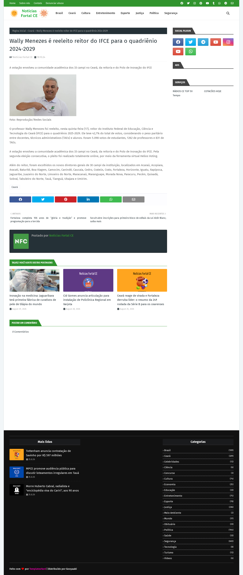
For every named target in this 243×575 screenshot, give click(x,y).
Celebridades (199, 461)
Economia (199, 484)
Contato (38, 3)
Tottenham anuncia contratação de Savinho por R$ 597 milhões (48, 453)
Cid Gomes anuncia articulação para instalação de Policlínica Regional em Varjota (87, 300)
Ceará (31, 31)
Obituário (199, 524)
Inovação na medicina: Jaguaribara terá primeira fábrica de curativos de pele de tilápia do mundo (32, 300)
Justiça (199, 507)
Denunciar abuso (55, 3)
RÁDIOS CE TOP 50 (183, 91)
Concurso (199, 473)
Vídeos (199, 558)
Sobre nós (24, 3)
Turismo (199, 552)
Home (12, 3)
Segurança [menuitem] (171, 13)
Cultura (199, 478)
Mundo (199, 518)
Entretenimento (199, 495)
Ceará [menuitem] (72, 13)
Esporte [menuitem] (125, 13)
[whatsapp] (219, 3)
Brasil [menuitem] (59, 13)
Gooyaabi (71, 568)
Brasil (199, 450)
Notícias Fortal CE (22, 57)
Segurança (199, 541)
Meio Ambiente (199, 512)
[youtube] (207, 3)
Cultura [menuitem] (85, 13)
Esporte (199, 501)
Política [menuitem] (154, 13)
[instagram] (195, 3)
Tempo (176, 95)
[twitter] (188, 3)
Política (199, 529)
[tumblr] (213, 3)
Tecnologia (199, 546)
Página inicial (19, 31)
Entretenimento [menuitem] (105, 13)
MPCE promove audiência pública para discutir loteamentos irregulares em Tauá (52, 471)
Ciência (199, 467)
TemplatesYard (37, 568)
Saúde (199, 535)
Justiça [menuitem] (140, 13)
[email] (232, 3)
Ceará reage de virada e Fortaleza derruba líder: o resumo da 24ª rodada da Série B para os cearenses (140, 300)
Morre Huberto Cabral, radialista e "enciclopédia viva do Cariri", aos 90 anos (52, 488)
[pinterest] (201, 3)
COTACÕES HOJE (212, 91)
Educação (199, 490)
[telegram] (225, 3)
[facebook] (182, 3)
